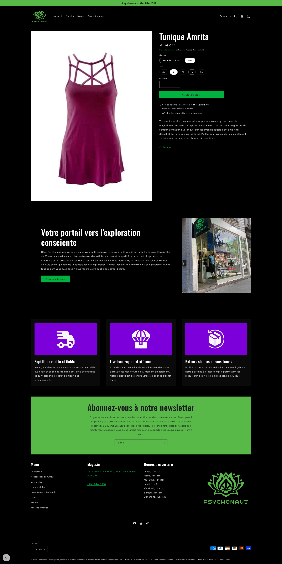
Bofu (120, 560)
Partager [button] (167, 147)
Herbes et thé (38, 487)
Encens (34, 502)
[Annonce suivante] (250, 3)
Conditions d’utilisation (185, 559)
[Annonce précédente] (32, 3)
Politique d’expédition (207, 559)
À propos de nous (55, 279)
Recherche (36, 471)
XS (165, 72)
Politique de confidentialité (162, 559)
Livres (34, 497)
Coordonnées (224, 559)
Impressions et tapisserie (43, 492)
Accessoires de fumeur (42, 477)
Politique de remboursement (136, 559)
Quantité (163, 78)
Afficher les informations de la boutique (182, 113)
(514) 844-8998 (96, 484)
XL (203, 72)
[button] (235, 16)
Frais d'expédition (167, 50)
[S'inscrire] (164, 442)
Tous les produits (39, 508)
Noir (190, 60)
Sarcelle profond (171, 60)
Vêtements (36, 482)
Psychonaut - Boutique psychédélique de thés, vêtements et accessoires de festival (72, 560)
